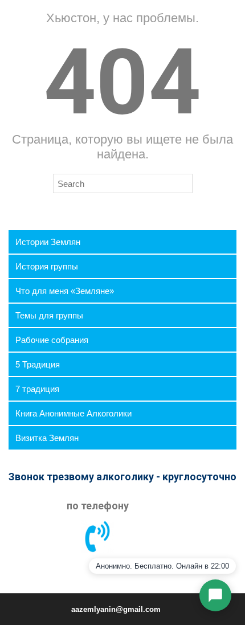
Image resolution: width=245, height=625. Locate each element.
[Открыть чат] (215, 595)
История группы (46, 266)
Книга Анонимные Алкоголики (73, 413)
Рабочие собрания (51, 340)
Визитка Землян (47, 438)
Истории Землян (47, 242)
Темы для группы (49, 315)
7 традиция (37, 389)
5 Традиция (37, 364)
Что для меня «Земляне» (64, 291)
